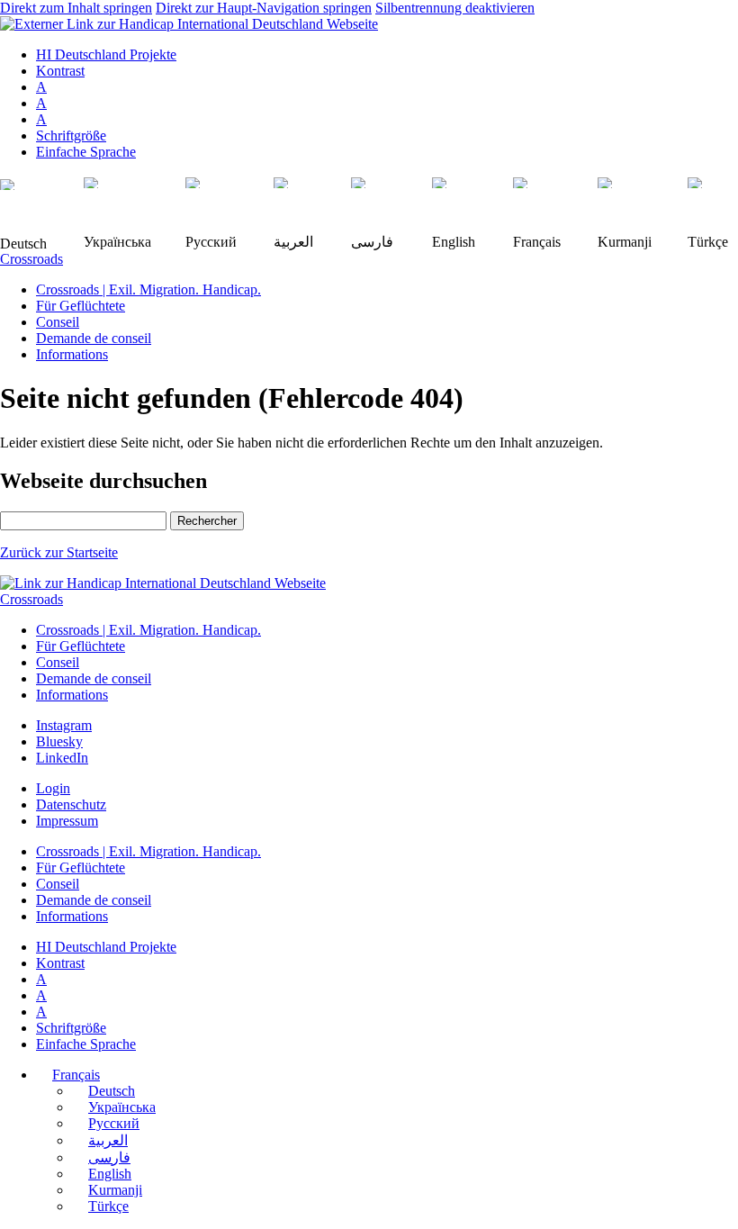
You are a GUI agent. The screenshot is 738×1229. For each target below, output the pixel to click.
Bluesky (59, 741)
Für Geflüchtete (80, 305)
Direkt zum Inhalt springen (76, 7)
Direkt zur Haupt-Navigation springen (264, 7)
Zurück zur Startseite (59, 552)
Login (53, 788)
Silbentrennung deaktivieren (455, 7)
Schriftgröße (71, 135)
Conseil (57, 322)
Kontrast (60, 70)
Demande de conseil (93, 338)
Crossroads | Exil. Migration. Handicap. (148, 289)
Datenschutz (71, 804)
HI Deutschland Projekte (106, 54)
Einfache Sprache (86, 151)
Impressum (67, 820)
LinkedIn (62, 757)
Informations (72, 354)
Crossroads (31, 259)
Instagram (64, 725)
